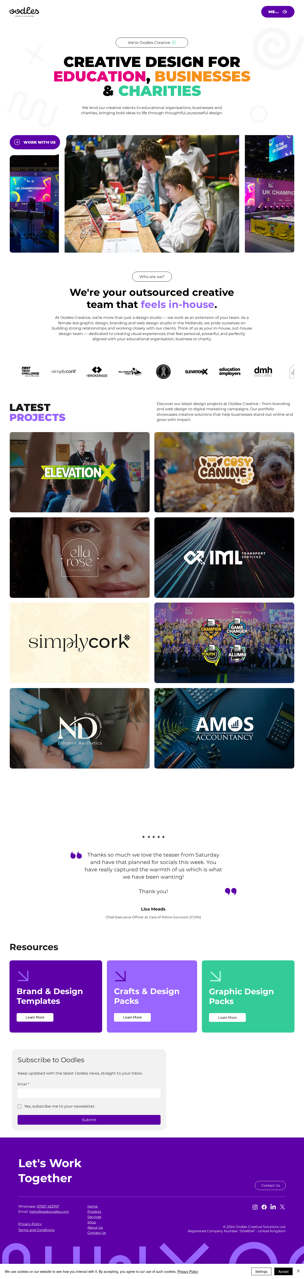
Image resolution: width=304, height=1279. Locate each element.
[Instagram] (255, 1207)
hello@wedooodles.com (49, 1211)
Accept (283, 1271)
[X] (282, 1207)
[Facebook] (264, 1207)
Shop (91, 1222)
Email (23, 1084)
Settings (261, 1271)
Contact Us (96, 1233)
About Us (95, 1227)
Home (92, 1206)
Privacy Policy (187, 1271)
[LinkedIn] (273, 1207)
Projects (94, 1211)
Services (94, 1217)
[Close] (298, 1271)
